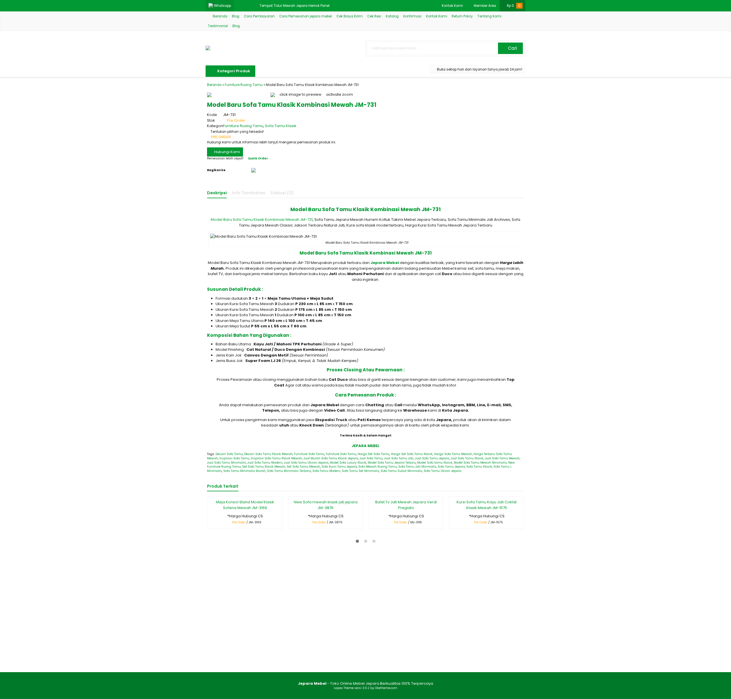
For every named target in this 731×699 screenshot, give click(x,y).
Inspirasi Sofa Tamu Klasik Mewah (276, 458)
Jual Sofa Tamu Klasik (467, 458)
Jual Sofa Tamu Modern (264, 462)
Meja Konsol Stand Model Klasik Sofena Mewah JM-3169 (245, 504)
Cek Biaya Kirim (349, 16)
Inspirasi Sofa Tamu (234, 458)
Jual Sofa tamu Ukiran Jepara (306, 462)
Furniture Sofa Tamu (309, 454)
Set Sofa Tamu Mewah (303, 466)
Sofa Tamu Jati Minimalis (417, 466)
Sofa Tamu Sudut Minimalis (401, 471)
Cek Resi (374, 16)
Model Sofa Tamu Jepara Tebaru (392, 462)
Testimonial (218, 26)
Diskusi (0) (282, 193)
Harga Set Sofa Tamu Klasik (412, 454)
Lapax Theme (344, 688)
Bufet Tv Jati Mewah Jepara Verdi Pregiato (406, 504)
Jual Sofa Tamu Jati (398, 458)
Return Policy (462, 16)
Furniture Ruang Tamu (243, 126)
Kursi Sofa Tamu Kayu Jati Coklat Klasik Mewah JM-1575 (487, 504)
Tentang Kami (489, 16)
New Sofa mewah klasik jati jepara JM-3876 (326, 504)
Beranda (219, 16)
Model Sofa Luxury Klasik (348, 462)
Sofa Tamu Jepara (451, 466)
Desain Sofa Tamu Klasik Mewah (268, 454)
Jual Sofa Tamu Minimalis (226, 462)
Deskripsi (217, 193)
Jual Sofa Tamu (371, 458)
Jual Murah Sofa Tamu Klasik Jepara (331, 458)
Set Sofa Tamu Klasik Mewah (263, 466)
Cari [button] (512, 48)
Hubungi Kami (226, 152)
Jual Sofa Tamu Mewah (502, 458)
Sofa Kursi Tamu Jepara (339, 466)
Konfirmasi (412, 16)
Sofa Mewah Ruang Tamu (377, 466)
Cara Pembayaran (259, 16)
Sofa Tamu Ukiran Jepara (442, 471)
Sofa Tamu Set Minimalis (360, 471)
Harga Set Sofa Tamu (373, 454)
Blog (235, 16)
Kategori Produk (233, 71)
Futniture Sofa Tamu (341, 454)
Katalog (392, 16)
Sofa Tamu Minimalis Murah (244, 471)
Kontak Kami (436, 16)
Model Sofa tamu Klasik (434, 462)
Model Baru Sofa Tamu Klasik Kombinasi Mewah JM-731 (262, 219)
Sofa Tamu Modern (326, 471)
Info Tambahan (249, 193)
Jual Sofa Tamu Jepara (432, 458)
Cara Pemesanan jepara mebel (305, 16)
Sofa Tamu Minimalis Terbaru (289, 471)
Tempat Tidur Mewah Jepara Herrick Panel (295, 5)
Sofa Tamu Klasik (280, 126)
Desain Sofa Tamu (229, 454)
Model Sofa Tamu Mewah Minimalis (480, 462)
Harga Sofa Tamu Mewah (453, 454)
